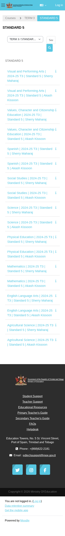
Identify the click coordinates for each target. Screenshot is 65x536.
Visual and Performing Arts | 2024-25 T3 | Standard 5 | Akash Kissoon (29, 95)
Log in (59, 5)
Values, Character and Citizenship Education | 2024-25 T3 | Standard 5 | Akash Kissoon (30, 134)
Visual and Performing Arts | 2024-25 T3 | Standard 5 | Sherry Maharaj (30, 76)
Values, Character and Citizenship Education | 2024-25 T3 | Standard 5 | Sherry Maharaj (30, 114)
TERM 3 (29, 18)
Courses (10, 18)
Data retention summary (19, 505)
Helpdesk (32, 429)
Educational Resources (32, 407)
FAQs (32, 423)
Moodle (24, 520)
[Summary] (56, 71)
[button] (43, 5)
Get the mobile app (16, 510)
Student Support (32, 396)
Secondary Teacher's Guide (33, 418)
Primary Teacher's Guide (33, 412)
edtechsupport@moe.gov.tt (39, 455)
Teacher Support (32, 401)
